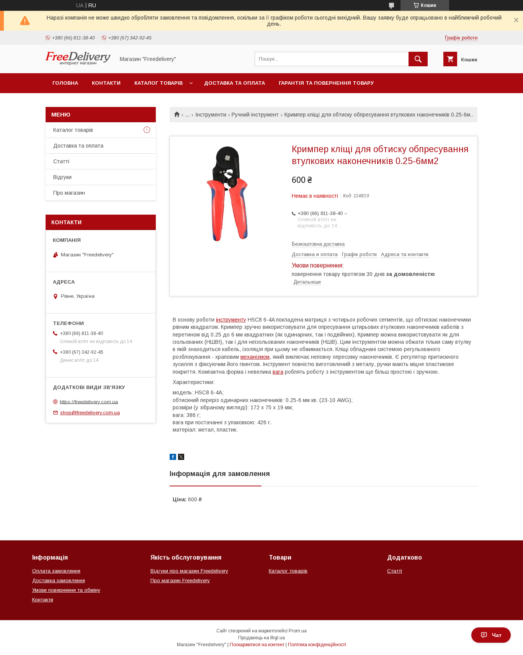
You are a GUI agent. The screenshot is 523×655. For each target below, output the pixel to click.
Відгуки (62, 177)
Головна (65, 83)
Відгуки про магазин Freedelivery (189, 571)
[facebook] (173, 458)
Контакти (106, 83)
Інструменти (210, 115)
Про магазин (69, 193)
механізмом (255, 357)
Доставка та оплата (234, 83)
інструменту (231, 320)
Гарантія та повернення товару (326, 83)
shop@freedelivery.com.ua (90, 412)
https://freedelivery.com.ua (89, 401)
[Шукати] (418, 59)
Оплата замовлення (56, 571)
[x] (181, 458)
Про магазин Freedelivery (180, 580)
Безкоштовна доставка (318, 244)
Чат (497, 635)
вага (278, 372)
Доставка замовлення (58, 580)
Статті (61, 161)
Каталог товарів (158, 83)
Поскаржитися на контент (257, 644)
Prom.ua (298, 631)
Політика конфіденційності (317, 644)
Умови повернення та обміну (66, 590)
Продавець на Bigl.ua (261, 637)
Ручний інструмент (255, 115)
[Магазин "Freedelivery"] (78, 63)
